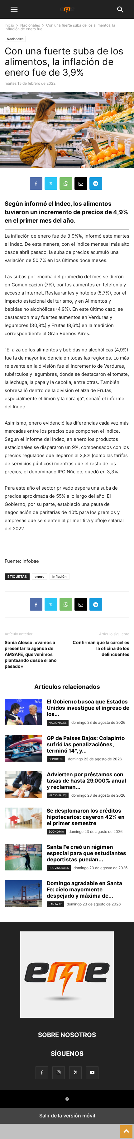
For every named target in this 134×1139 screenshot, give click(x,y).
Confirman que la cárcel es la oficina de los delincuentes (101, 648)
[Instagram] (58, 1073)
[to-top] (126, 1128)
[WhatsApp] (66, 183)
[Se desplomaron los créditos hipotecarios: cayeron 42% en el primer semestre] (23, 818)
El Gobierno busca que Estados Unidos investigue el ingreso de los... (88, 707)
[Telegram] (95, 183)
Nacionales (30, 25)
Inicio (9, 25)
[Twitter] (51, 183)
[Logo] (67, 1016)
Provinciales (59, 867)
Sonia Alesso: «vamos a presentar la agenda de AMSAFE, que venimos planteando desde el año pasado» (31, 654)
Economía (56, 831)
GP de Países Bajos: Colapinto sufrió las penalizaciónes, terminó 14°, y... (86, 744)
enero (40, 576)
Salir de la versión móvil (67, 1115)
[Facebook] (36, 183)
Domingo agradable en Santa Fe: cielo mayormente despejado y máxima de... (84, 889)
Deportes (56, 759)
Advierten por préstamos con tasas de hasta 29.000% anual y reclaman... (86, 780)
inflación (59, 576)
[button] (14, 9)
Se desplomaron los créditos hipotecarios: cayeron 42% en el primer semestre (86, 817)
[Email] (80, 183)
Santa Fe (55, 904)
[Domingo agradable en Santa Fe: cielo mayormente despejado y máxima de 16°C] (23, 894)
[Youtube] (92, 1073)
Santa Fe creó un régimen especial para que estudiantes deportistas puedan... (86, 853)
